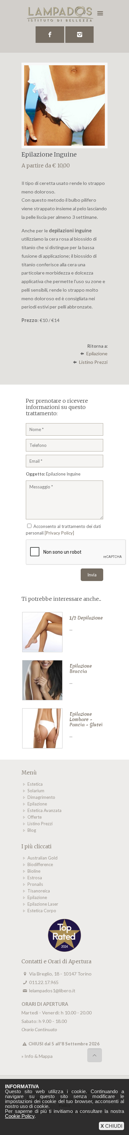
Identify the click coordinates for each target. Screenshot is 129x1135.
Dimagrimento (41, 797)
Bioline (33, 871)
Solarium (35, 790)
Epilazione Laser (42, 904)
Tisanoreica (38, 890)
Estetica (35, 784)
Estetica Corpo (41, 910)
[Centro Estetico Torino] (65, 14)
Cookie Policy (19, 1116)
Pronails (35, 884)
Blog (31, 830)
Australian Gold (42, 857)
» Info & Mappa (37, 1056)
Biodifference (40, 864)
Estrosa (34, 877)
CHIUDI (111, 1126)
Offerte (34, 817)
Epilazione (97, 353)
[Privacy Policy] (59, 533)
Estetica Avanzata (44, 810)
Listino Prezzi (93, 362)
